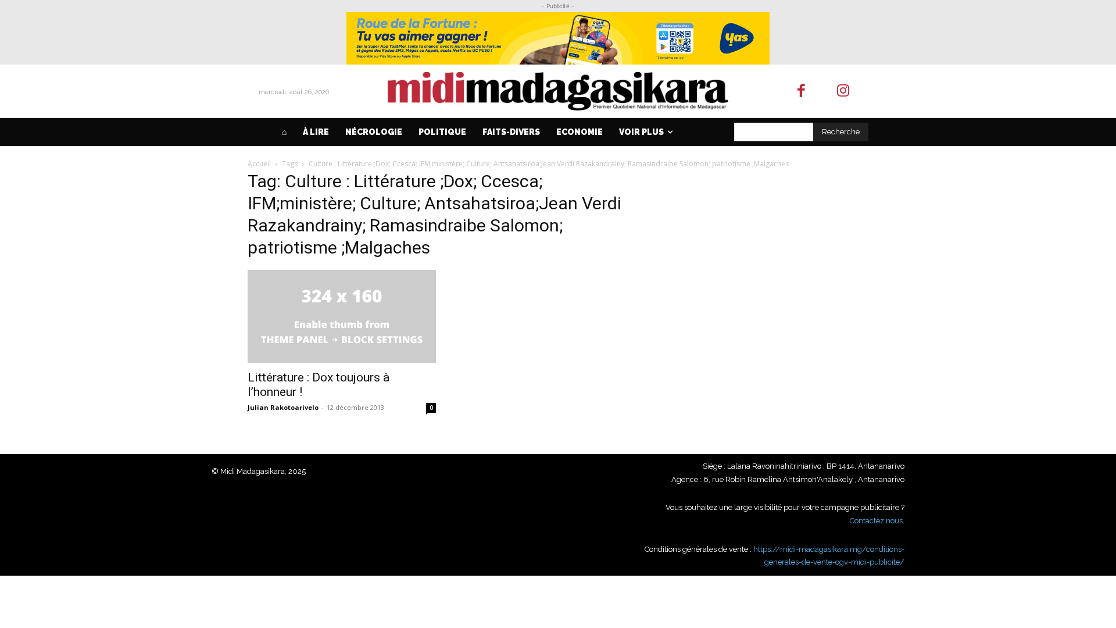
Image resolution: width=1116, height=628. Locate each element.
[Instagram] (843, 91)
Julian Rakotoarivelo (283, 407)
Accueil (259, 164)
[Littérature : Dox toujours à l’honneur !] (342, 316)
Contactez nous (876, 520)
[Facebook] (801, 91)
